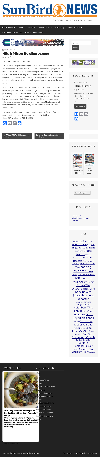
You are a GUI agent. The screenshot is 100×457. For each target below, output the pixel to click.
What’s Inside (7, 27)
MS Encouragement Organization (83, 302)
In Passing (59, 27)
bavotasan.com (91, 453)
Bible (93, 245)
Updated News (82, 82)
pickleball (88, 318)
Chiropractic (77, 258)
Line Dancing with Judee (84, 292)
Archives (75, 221)
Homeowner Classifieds (44, 396)
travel (91, 349)
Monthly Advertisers (43, 406)
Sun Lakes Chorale (82, 347)
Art (89, 244)
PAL (83, 314)
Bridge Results (84, 252)
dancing (85, 267)
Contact (30, 27)
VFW (88, 352)
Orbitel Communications (80, 218)
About (21, 27)
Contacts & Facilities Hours (45, 386)
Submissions (44, 27)
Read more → (80, 106)
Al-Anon (78, 241)
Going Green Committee (83, 274)
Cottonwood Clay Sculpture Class (83, 262)
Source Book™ (73, 27)
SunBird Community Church (83, 335)
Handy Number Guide (44, 393)
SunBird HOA (76, 216)
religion (77, 321)
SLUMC (82, 328)
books (92, 248)
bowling (79, 250)
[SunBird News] (50, 9)
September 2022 (10, 50)
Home (38, 373)
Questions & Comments (44, 416)
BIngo (75, 247)
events (79, 271)
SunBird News (20, 453)
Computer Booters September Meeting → (47, 136)
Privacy (38, 419)
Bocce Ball (84, 247)
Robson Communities (34, 32)
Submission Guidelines (44, 413)
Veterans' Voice (79, 351)
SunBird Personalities (81, 344)
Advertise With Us (42, 380)
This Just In (82, 86)
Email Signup (40, 390)
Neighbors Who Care (83, 309)
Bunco (88, 254)
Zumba (92, 352)
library (86, 288)
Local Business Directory (45, 403)
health (85, 278)
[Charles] (33, 42)
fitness (89, 271)
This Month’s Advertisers (12, 32)
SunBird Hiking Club (83, 340)
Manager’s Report (85, 297)
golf (77, 278)
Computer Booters (83, 259)
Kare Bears (88, 282)
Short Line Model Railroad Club (83, 324)
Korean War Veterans (81, 286)
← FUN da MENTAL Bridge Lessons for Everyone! (16, 136)
